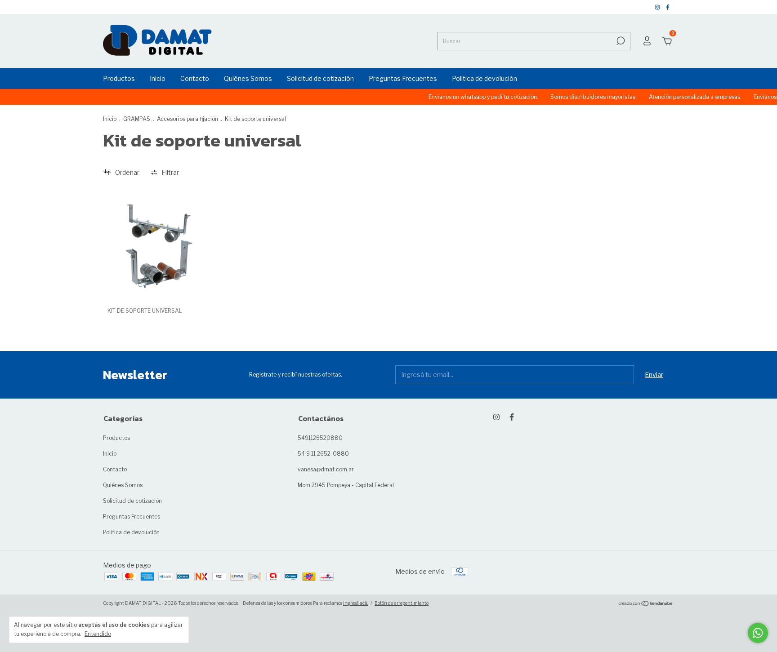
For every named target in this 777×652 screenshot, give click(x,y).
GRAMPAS (136, 118)
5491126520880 (320, 438)
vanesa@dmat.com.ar (326, 469)
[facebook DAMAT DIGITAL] (667, 7)
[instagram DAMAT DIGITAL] (658, 7)
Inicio (157, 78)
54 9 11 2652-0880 (323, 453)
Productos (119, 78)
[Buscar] (620, 41)
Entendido (98, 633)
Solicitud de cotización (320, 78)
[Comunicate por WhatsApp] (758, 633)
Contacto (194, 78)
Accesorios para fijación (187, 118)
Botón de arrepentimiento (402, 603)
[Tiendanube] (646, 604)
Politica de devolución (484, 78)
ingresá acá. (355, 603)
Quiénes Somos (248, 78)
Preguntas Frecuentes (403, 78)
